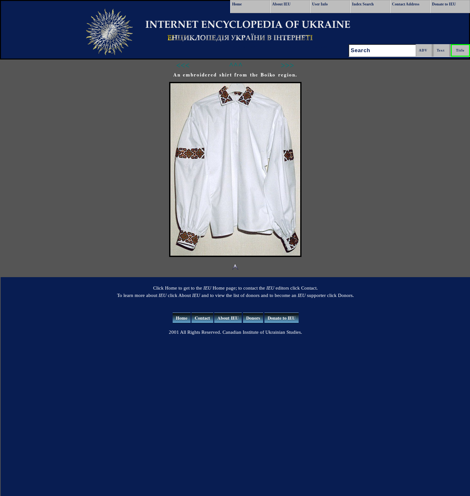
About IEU (281, 4)
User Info (320, 4)
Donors (253, 318)
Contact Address (405, 4)
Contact (202, 318)
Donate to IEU (444, 4)
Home (237, 4)
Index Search (363, 4)
